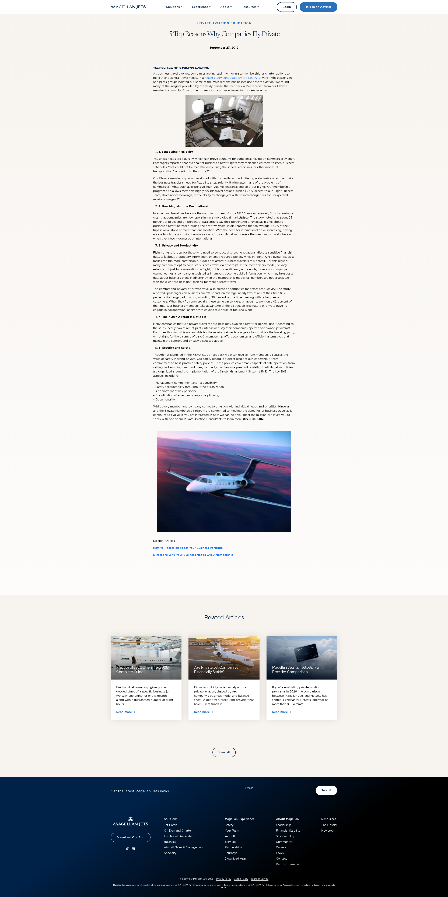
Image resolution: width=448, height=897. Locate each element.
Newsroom (328, 830)
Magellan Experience (240, 819)
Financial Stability (288, 830)
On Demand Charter (178, 830)
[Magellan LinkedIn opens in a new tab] (133, 848)
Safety (229, 825)
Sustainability (285, 836)
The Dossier (329, 825)
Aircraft (230, 836)
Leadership (283, 825)
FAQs (280, 853)
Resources (328, 819)
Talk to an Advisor (318, 7)
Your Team (232, 830)
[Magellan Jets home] (130, 821)
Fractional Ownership (179, 836)
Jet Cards (170, 825)
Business (170, 842)
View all (224, 752)
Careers (281, 847)
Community (284, 842)
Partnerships (233, 847)
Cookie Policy (241, 878)
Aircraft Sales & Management (184, 847)
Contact (281, 858)
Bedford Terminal (288, 864)
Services (230, 842)
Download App (235, 858)
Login (287, 7)
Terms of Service (259, 878)
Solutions (170, 819)
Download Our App (131, 837)
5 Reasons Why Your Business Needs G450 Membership (193, 555)
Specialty (170, 853)
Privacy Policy (223, 878)
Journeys (231, 853)
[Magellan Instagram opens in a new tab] (127, 848)
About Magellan (287, 819)
